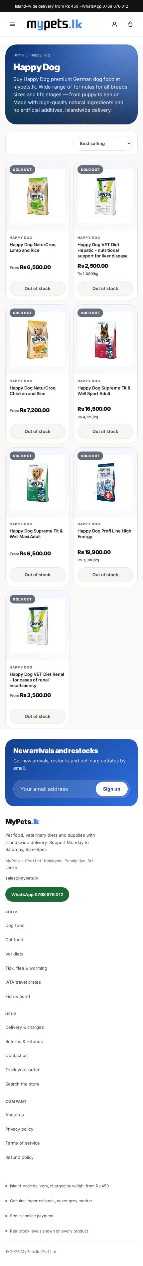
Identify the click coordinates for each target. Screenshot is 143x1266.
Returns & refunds (24, 1041)
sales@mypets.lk (22, 878)
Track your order (22, 1069)
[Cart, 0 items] (130, 24)
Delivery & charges (24, 1027)
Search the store (22, 1084)
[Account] (114, 24)
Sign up (111, 789)
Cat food (14, 939)
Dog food (15, 925)
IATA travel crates (23, 982)
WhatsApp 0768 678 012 (37, 894)
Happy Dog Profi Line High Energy (104, 533)
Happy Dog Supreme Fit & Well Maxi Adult (36, 533)
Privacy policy (19, 1129)
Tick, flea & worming (26, 968)
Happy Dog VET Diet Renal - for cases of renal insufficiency (37, 679)
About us (14, 1114)
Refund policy (19, 1157)
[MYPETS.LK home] (54, 24)
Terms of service (22, 1143)
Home (18, 55)
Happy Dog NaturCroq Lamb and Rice (33, 247)
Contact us (16, 1055)
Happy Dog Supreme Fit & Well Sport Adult (104, 390)
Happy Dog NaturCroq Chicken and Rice (33, 390)
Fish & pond (17, 996)
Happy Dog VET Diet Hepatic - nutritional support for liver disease (102, 250)
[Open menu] (12, 24)
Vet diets (14, 953)
